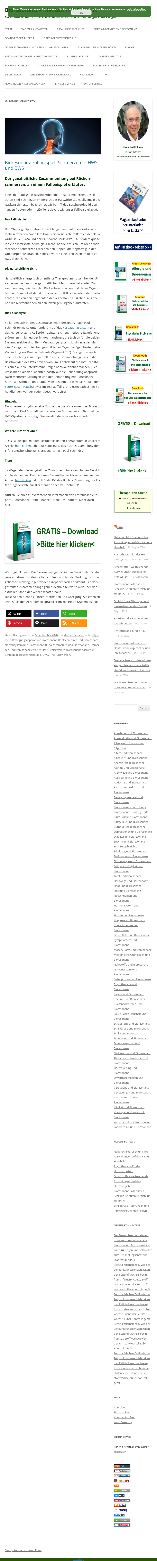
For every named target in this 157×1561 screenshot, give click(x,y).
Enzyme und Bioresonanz (129, 841)
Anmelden (120, 1407)
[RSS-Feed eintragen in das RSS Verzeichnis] (122, 1466)
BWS (45, 655)
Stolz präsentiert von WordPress (23, 1550)
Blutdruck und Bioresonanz (130, 817)
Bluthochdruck (78, 56)
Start (8, 29)
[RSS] (116, 1486)
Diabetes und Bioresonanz (130, 836)
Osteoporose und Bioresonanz (132, 979)
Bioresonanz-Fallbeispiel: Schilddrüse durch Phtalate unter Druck (132, 589)
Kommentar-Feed (124, 1417)
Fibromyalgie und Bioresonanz (132, 861)
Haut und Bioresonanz (127, 886)
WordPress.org (123, 1422)
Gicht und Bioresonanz (127, 876)
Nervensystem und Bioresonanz (24, 645)
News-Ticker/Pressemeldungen (25, 84)
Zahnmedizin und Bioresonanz (132, 1127)
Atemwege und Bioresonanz (131, 772)
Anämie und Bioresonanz (129, 763)
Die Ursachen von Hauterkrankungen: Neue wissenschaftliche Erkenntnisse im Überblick (132, 665)
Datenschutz (93, 84)
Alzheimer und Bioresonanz (130, 758)
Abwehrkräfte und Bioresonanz (133, 738)
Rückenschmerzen (17, 65)
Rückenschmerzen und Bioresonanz (67, 645)
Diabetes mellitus (109, 56)
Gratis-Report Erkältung (60, 38)
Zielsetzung (13, 74)
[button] (18, 613)
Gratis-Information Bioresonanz (115, 29)
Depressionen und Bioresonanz (133, 832)
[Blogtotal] (122, 1481)
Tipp (104, 74)
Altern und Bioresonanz (128, 753)
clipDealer (120, 1452)
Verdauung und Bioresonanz (131, 1087)
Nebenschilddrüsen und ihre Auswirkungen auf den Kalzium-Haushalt (133, 542)
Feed (120, 527)
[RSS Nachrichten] (122, 1501)
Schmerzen (63, 655)
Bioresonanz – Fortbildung (130, 807)
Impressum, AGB (65, 84)
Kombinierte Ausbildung (109, 65)
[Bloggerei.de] (122, 1525)
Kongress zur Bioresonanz (129, 920)
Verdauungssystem (76, 328)
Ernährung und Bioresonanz (131, 856)
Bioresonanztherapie (28, 655)
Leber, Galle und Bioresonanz (131, 935)
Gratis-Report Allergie (20, 38)
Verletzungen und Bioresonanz (132, 1092)
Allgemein (120, 748)
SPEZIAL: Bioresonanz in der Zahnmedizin (31, 56)
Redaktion (86, 74)
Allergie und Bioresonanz (129, 743)
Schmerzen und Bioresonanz (131, 1038)
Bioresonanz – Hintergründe (131, 812)
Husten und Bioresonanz (129, 915)
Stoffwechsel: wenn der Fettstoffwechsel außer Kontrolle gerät (132, 1284)
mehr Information (136, 8)
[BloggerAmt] (122, 1476)
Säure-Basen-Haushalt (20, 387)
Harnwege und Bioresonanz (131, 881)
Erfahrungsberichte (70, 29)
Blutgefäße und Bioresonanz (131, 822)
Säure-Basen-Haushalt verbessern (61, 65)
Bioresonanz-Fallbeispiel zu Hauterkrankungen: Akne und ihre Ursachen (132, 648)
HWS (52, 655)
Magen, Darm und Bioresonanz (132, 950)
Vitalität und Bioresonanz (129, 1107)
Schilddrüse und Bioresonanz (131, 1028)
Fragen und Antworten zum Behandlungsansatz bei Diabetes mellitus (133, 1255)
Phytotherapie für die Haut (130, 631)
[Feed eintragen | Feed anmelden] (120, 1506)
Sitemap (78, 1559)
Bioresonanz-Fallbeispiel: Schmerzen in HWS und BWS (51, 165)
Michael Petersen (74, 635)
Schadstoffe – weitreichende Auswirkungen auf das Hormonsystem (131, 571)
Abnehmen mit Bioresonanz (131, 733)
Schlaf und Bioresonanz (128, 1033)
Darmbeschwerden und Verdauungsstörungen (36, 47)
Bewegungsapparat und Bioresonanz (34, 640)
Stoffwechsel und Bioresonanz (132, 1053)
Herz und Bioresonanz (127, 891)
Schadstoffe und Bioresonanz (132, 1023)
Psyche (129, 47)
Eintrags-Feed (122, 1412)
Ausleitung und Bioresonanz (131, 777)
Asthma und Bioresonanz (129, 768)
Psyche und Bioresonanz (129, 994)
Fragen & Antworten (34, 29)
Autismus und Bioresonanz (130, 782)
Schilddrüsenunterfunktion (96, 47)
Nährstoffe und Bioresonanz (131, 964)
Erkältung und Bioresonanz (130, 851)
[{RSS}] (122, 1491)
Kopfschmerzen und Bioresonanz (78, 640)
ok (81, 12)
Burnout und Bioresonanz (129, 827)
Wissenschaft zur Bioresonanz (50, 74)
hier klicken (23, 446)
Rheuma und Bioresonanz (129, 999)
